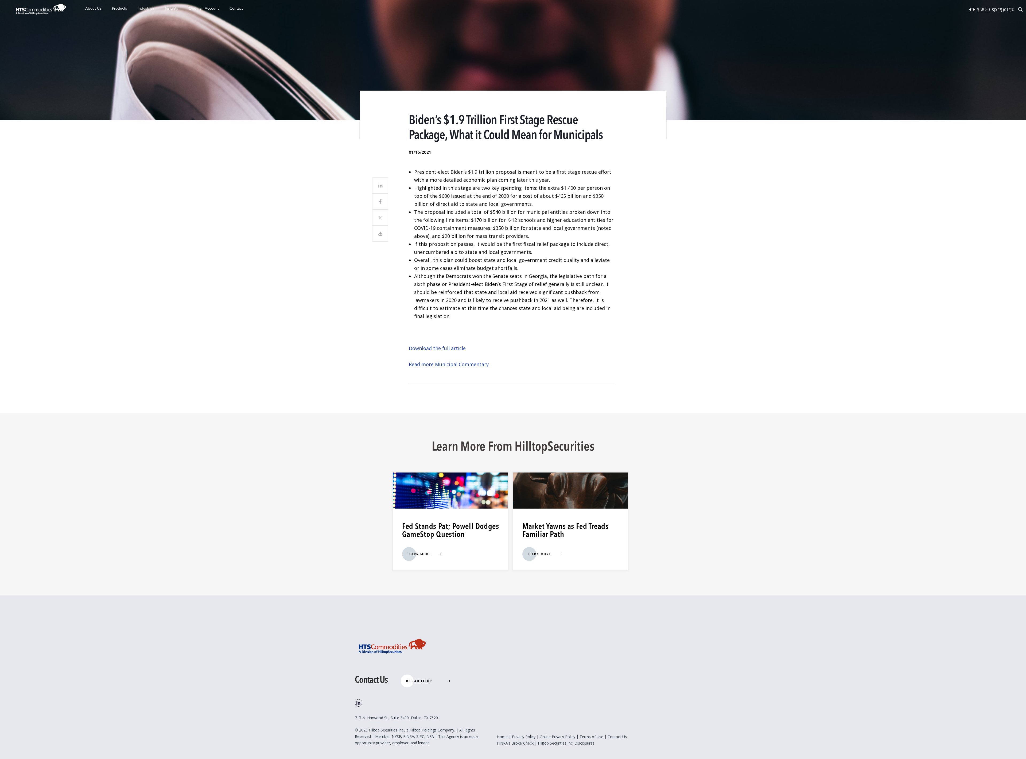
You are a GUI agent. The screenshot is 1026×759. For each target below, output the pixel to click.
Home (502, 736)
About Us (93, 8)
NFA (430, 736)
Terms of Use (591, 736)
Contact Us (617, 736)
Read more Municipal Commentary (449, 364)
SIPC (420, 736)
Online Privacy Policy (557, 736)
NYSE (396, 736)
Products (119, 8)
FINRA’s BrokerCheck (515, 743)
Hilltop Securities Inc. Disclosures (566, 743)
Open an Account (204, 8)
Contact (236, 8)
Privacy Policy (523, 736)
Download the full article (437, 348)
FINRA (408, 736)
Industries (146, 8)
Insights (171, 8)
